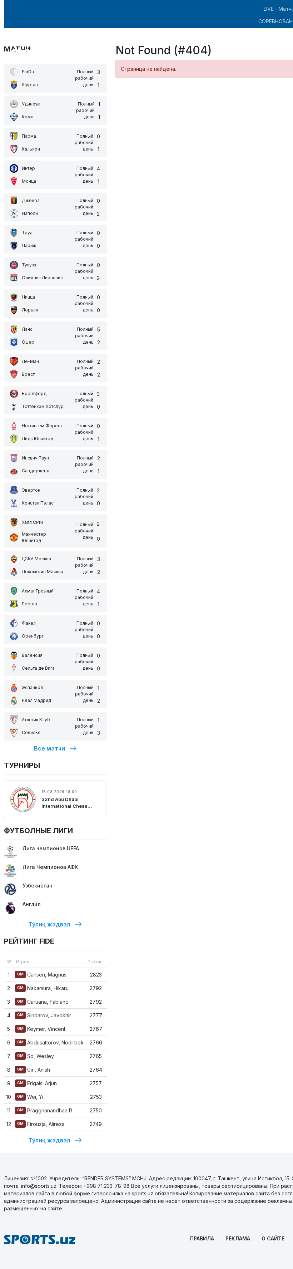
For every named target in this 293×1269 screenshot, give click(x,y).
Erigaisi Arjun (37, 1083)
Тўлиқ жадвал (49, 924)
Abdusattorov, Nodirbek (50, 1042)
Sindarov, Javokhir (44, 1015)
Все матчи (49, 748)
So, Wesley (35, 1056)
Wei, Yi (30, 1097)
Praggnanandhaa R (44, 1110)
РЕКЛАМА (237, 1238)
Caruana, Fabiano (43, 1002)
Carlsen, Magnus (41, 975)
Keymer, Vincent (41, 1029)
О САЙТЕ (273, 1238)
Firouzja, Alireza (41, 1124)
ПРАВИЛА (202, 1238)
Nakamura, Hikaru (43, 988)
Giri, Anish (33, 1070)
